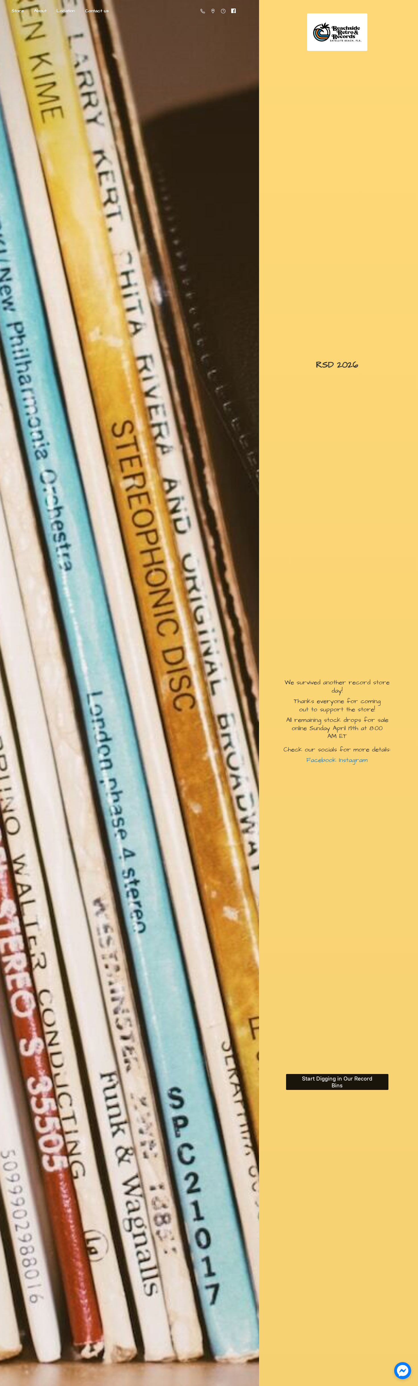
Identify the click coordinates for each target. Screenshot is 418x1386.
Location (66, 11)
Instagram (352, 760)
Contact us (97, 11)
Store (17, 11)
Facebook (321, 760)
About (40, 11)
